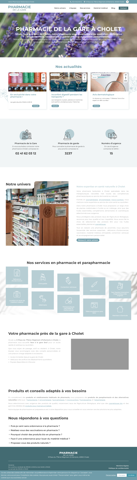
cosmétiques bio (116, 403)
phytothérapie (104, 200)
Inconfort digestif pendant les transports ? (66, 95)
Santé (94, 77)
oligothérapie (100, 400)
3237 (68, 153)
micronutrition (73, 400)
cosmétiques (100, 224)
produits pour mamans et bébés (38, 406)
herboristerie (32, 400)
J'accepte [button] (121, 475)
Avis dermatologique (103, 94)
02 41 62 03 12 (25, 153)
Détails (35, 106)
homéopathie (85, 400)
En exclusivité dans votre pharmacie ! (23, 95)
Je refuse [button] (131, 475)
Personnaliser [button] (111, 475)
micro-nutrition (117, 200)
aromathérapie (92, 200)
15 (111, 153)
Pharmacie (14, 74)
